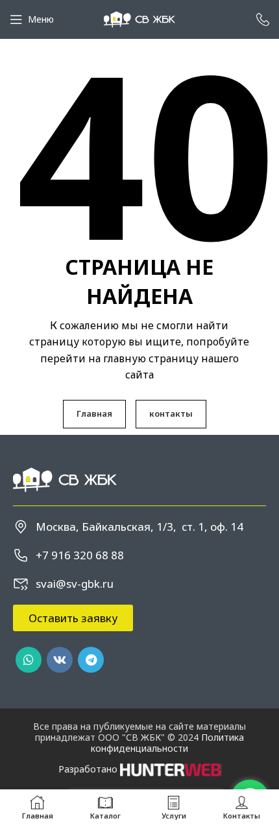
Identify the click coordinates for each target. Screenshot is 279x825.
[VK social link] (60, 660)
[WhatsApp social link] (29, 660)
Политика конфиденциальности (167, 742)
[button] (73, 618)
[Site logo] (139, 18)
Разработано (89, 769)
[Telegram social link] (91, 660)
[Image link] (65, 478)
